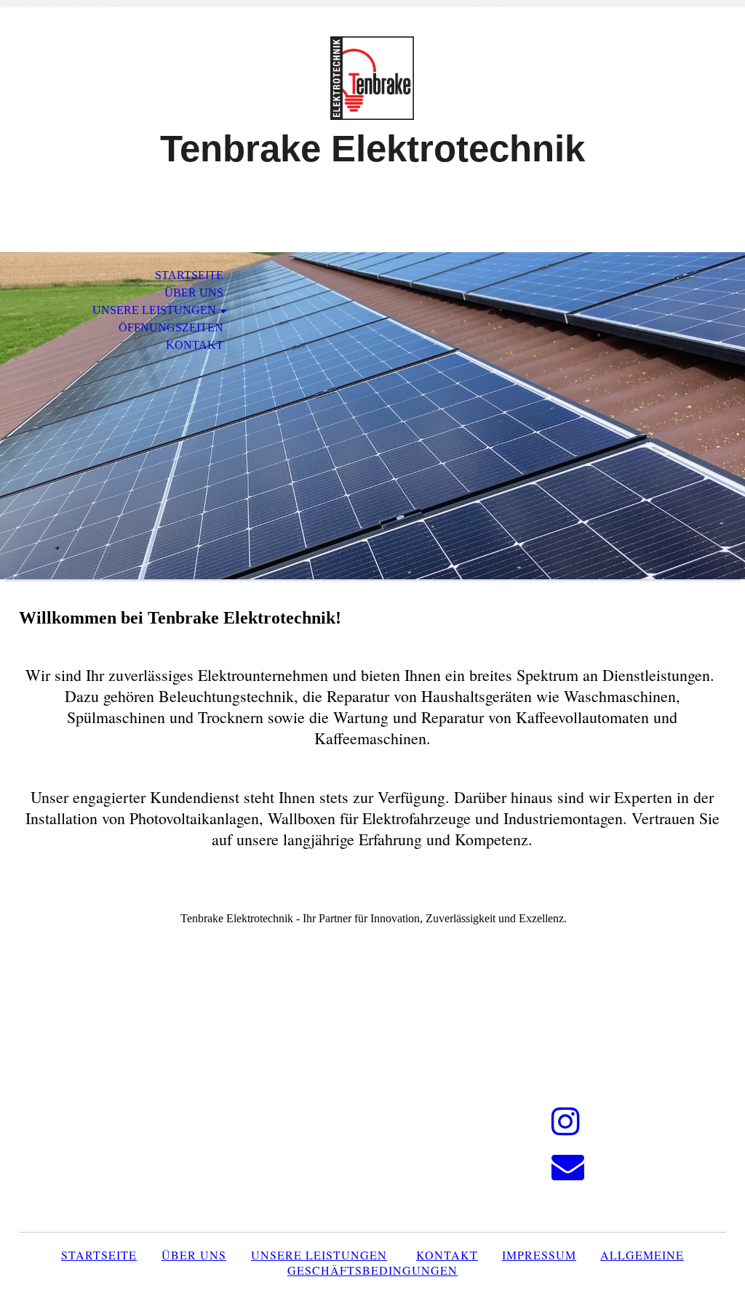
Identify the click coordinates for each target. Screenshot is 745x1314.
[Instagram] (565, 1122)
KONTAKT (194, 345)
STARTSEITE (189, 275)
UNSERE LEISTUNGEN (154, 310)
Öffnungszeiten (171, 327)
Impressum (539, 1254)
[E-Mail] (567, 1167)
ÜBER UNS (193, 292)
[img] (372, 78)
